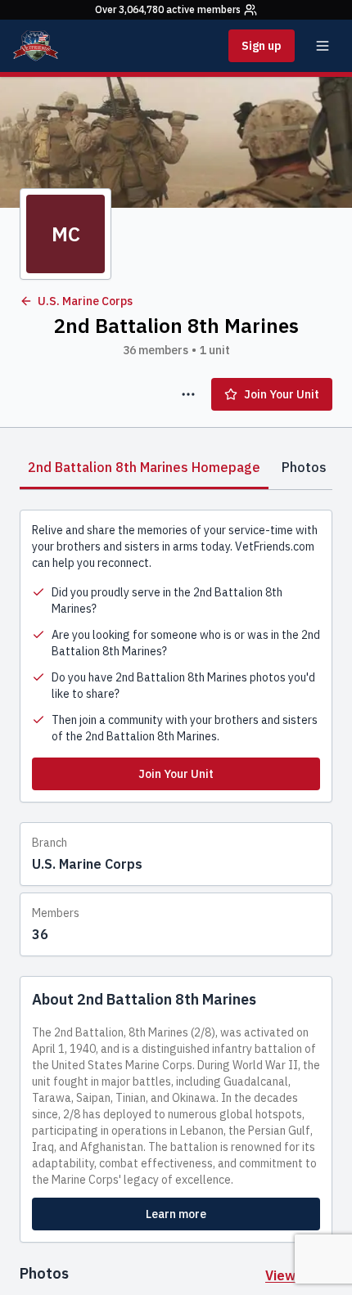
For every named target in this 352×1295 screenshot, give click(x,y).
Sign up (261, 45)
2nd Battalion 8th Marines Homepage (144, 467)
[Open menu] (322, 45)
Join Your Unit (281, 394)
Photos (304, 467)
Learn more (176, 1214)
